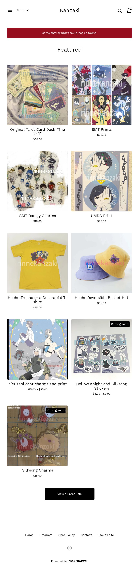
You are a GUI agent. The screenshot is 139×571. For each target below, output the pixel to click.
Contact (86, 535)
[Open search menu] (120, 10)
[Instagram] (69, 548)
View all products (69, 494)
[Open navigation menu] (10, 10)
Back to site (106, 535)
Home (29, 535)
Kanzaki (69, 10)
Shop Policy (66, 535)
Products (46, 535)
